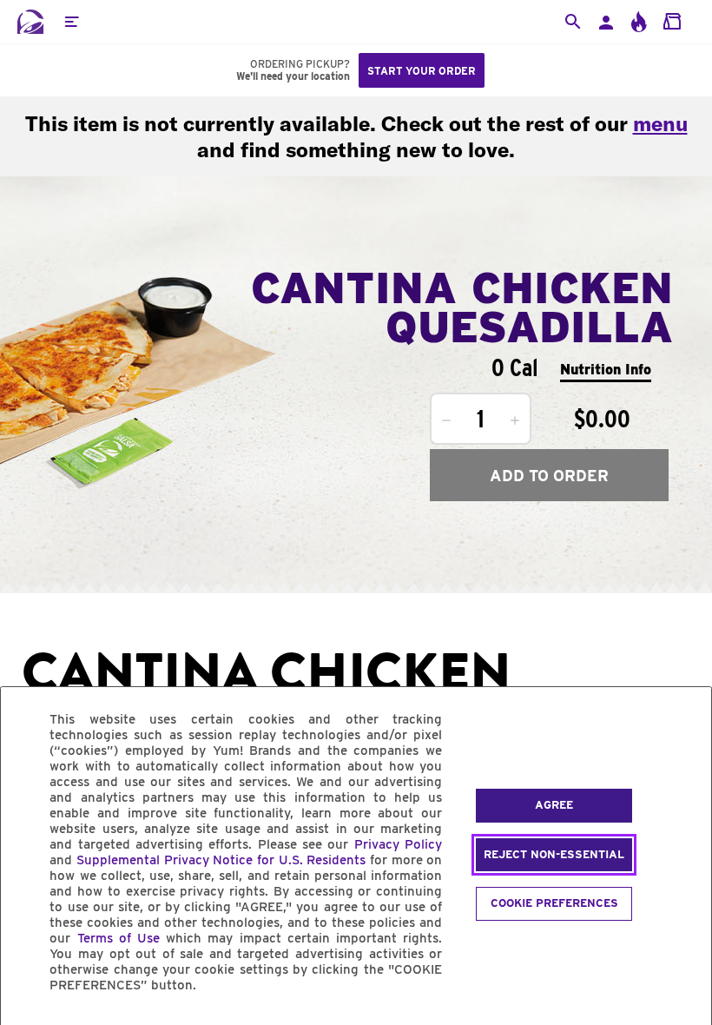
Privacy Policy (398, 844)
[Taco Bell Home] (30, 22)
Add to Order (549, 475)
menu (660, 123)
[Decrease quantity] (446, 420)
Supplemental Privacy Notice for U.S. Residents (221, 860)
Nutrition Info (605, 369)
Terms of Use (118, 938)
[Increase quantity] (515, 420)
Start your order (421, 70)
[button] (71, 21)
